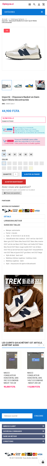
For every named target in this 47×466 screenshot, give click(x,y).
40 (9, 154)
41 (15, 154)
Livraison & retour (13, 221)
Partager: (6, 201)
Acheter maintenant (14, 182)
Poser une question (13, 193)
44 (31, 154)
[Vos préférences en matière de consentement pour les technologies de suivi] (43, 462)
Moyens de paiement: (11, 206)
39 (4, 154)
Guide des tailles (12, 225)
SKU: (4, 104)
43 (25, 154)
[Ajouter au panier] (9, 354)
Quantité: (7, 174)
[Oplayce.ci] (23, 454)
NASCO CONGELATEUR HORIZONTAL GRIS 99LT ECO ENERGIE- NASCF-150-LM (11, 378)
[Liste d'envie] (14, 354)
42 (20, 154)
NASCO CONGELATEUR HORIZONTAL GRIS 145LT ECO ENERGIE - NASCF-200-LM (35, 378)
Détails (7, 217)
